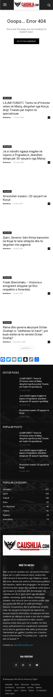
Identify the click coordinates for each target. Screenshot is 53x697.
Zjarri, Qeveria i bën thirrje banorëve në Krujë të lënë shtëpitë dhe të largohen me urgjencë (26, 241)
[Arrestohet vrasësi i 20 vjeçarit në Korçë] (26, 181)
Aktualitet (7, 98)
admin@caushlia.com (23, 645)
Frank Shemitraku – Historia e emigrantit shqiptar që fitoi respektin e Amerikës (22, 286)
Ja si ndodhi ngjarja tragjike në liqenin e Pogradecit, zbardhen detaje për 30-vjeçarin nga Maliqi (24, 155)
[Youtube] (37, 665)
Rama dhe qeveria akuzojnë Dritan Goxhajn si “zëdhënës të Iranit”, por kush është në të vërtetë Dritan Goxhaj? (25, 333)
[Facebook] (16, 665)
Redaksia (7, 117)
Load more (25, 348)
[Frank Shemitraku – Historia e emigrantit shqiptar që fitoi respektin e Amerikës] (26, 267)
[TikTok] (30, 665)
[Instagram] (23, 665)
